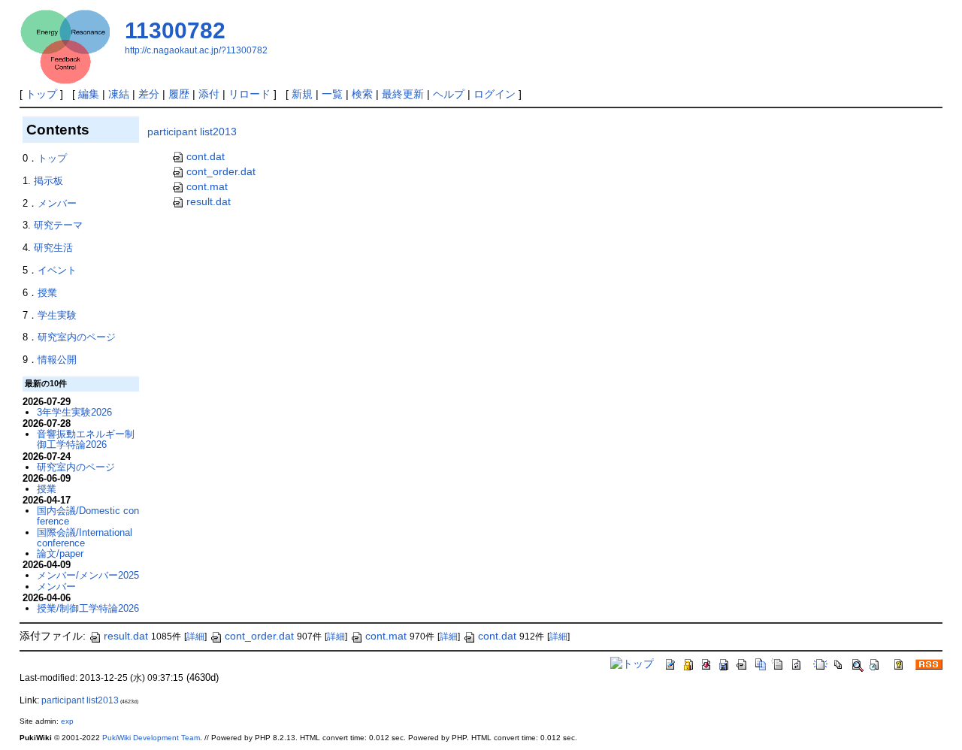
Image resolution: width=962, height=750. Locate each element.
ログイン (494, 94)
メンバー (57, 203)
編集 (88, 94)
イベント (57, 270)
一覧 (332, 94)
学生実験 (57, 315)
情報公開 (57, 359)
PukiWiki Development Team (151, 737)
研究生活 (53, 247)
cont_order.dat (221, 171)
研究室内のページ (77, 337)
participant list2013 (192, 132)
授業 (47, 292)
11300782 (175, 30)
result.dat (208, 201)
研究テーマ (58, 225)
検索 (362, 94)
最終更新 (403, 94)
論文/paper (60, 553)
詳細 (195, 636)
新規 (302, 94)
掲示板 (48, 180)
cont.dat (205, 156)
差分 (148, 94)
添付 (208, 94)
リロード (249, 94)
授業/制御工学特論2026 (88, 608)
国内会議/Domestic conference (88, 516)
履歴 (178, 94)
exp (67, 721)
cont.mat (207, 186)
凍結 (118, 94)
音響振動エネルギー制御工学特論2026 (86, 439)
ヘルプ (448, 94)
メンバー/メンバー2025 (88, 575)
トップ (41, 94)
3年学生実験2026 (74, 412)
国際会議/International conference (84, 538)
